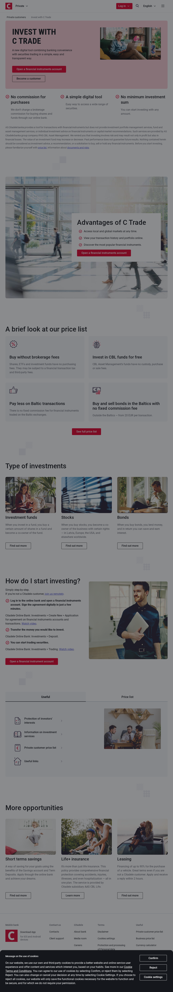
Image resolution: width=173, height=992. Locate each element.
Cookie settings (153, 977)
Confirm (153, 958)
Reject (153, 967)
